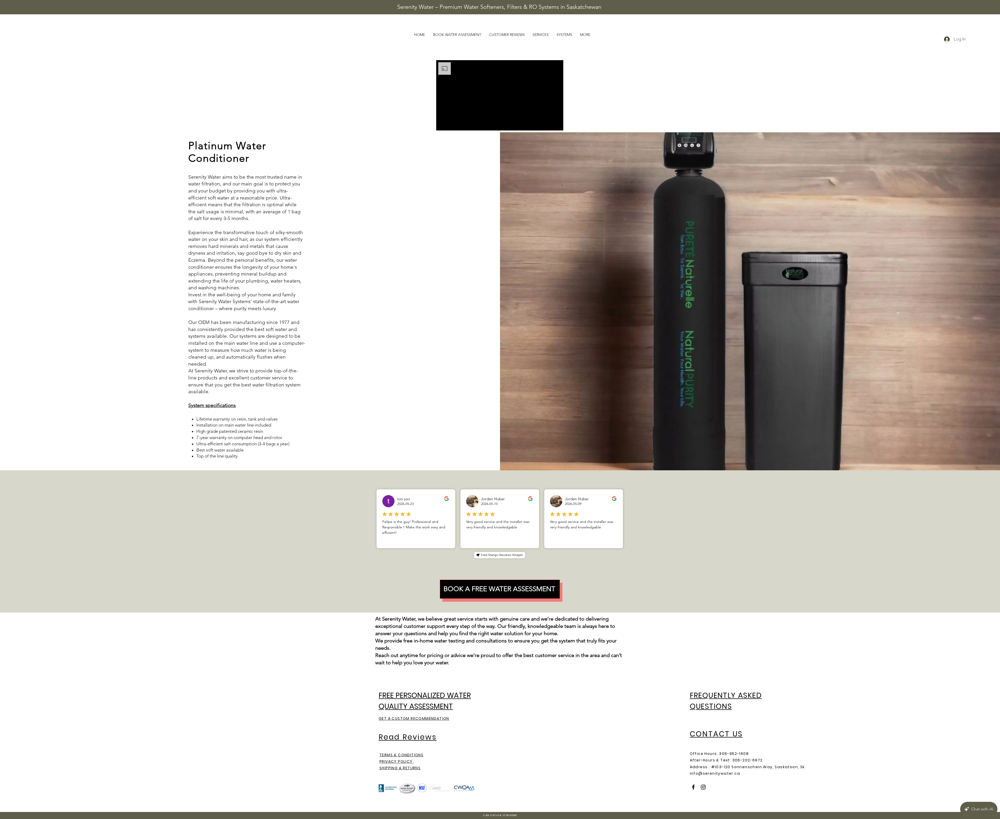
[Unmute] (451, 123)
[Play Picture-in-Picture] (547, 123)
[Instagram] (703, 787)
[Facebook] (693, 787)
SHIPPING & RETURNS (400, 768)
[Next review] (620, 518)
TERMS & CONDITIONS (401, 755)
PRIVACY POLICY (396, 761)
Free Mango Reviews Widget (502, 555)
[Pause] (443, 123)
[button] (585, 34)
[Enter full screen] (556, 123)
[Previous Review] (379, 518)
